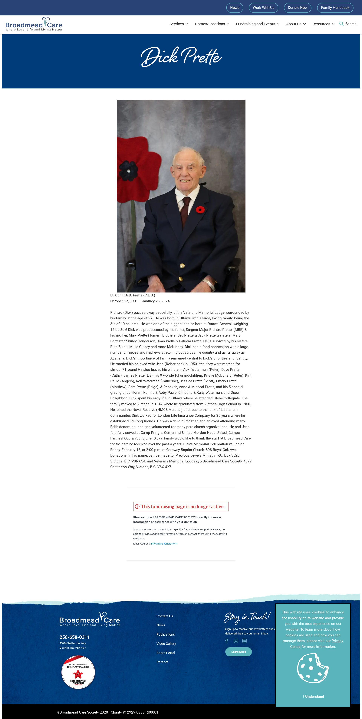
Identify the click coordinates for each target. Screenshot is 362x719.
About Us (293, 24)
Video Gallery (166, 644)
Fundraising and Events (255, 24)
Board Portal (165, 653)
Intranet (162, 662)
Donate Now (298, 7)
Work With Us (263, 7)
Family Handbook (335, 7)
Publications (165, 634)
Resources (321, 24)
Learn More (238, 651)
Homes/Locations (210, 24)
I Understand (313, 696)
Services (176, 24)
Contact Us (164, 616)
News (234, 7)
